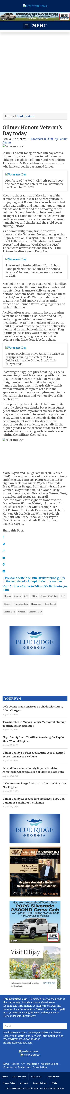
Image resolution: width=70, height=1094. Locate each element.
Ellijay (34, 596)
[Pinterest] (4, 564)
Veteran (21, 612)
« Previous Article (15, 578)
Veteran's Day (35, 612)
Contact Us (36, 1077)
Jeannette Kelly (21, 604)
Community (11, 139)
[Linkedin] (4, 557)
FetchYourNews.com (14, 1032)
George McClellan (49, 596)
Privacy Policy (9, 1083)
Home (9, 116)
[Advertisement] (35, 72)
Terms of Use (52, 1077)
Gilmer (7, 604)
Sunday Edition (40, 1083)
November (36, 604)
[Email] (4, 571)
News (23, 139)
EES (26, 596)
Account (24, 1083)
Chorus (7, 596)
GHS (63, 596)
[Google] (4, 551)
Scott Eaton (9, 612)
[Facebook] (3, 537)
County (17, 596)
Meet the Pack (19, 1077)
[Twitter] (4, 544)
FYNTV (54, 1083)
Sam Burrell (50, 604)
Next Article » (12, 586)
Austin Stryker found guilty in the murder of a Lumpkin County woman (34, 579)
